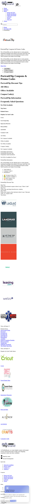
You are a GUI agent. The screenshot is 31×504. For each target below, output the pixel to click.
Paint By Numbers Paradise (7, 340)
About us (6, 469)
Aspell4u (3, 338)
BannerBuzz (4, 337)
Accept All (13, 500)
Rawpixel (3, 331)
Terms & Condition (9, 465)
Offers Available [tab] (8, 70)
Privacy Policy (7, 466)
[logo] (8, 5)
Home (5, 8)
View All (9, 19)
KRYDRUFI (4, 336)
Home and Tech (11, 12)
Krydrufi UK (4, 334)
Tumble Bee (4, 343)
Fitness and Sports (11, 15)
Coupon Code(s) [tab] (8, 72)
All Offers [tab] (7, 68)
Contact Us (6, 467)
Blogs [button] (5, 11)
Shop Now (3, 66)
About (5, 21)
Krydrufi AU (4, 333)
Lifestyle (9, 16)
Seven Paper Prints (5, 330)
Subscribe (3, 502)
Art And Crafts (7, 28)
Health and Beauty (11, 14)
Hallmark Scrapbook (6, 344)
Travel (8, 18)
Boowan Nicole (5, 341)
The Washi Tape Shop (6, 346)
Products (6, 9)
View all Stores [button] (5, 326)
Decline (7, 500)
